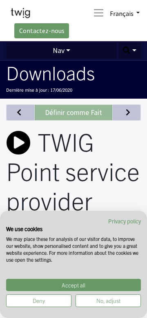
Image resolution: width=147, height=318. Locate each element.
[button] (129, 51)
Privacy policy (124, 221)
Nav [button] (59, 50)
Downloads (50, 72)
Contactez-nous (42, 30)
